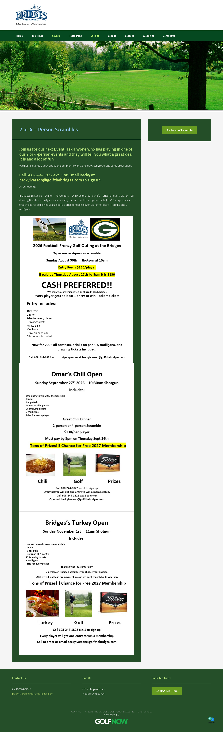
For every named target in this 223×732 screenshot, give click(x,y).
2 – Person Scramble (179, 130)
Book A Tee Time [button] (167, 690)
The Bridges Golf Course (31, 15)
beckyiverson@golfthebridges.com (50, 180)
